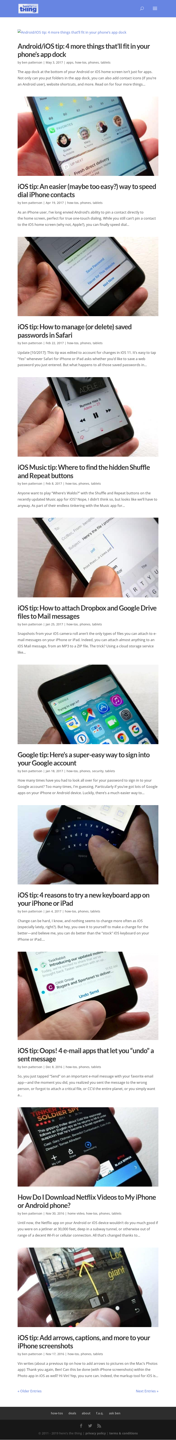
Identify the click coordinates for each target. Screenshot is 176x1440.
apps (69, 62)
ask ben (114, 1413)
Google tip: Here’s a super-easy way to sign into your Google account (84, 758)
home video (76, 1213)
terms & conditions (123, 1433)
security (97, 771)
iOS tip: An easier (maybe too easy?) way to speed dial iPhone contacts (87, 190)
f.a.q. (99, 1413)
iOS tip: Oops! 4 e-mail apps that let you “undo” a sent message (86, 1054)
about (86, 1413)
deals (72, 1413)
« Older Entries (30, 1391)
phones (93, 62)
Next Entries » (147, 1391)
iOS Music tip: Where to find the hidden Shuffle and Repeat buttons (84, 471)
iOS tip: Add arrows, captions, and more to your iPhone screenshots (84, 1341)
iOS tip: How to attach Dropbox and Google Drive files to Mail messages (87, 612)
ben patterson (32, 62)
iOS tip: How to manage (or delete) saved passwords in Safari (75, 330)
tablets (106, 62)
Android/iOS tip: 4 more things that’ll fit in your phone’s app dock (84, 50)
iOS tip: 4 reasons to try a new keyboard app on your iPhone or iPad (83, 899)
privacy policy (95, 1433)
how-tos (80, 62)
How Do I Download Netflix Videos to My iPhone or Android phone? (87, 1201)
